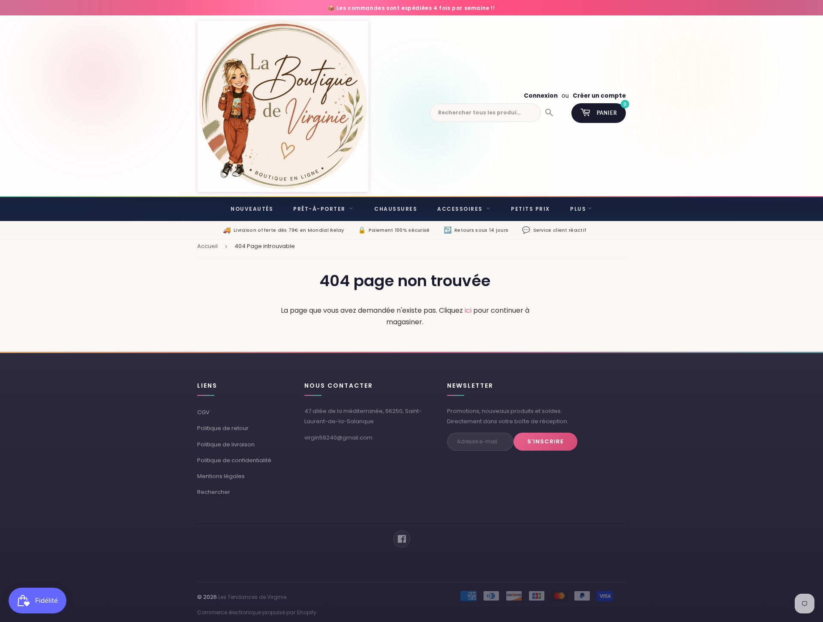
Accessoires (460, 208)
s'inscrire (545, 441)
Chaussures (395, 208)
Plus (578, 208)
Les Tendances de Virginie (252, 597)
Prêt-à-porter (320, 208)
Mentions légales (221, 476)
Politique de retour (223, 428)
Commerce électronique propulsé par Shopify (256, 612)
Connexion (541, 96)
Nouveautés (252, 208)
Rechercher (213, 492)
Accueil (207, 246)
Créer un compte (599, 96)
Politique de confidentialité (234, 460)
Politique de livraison (226, 444)
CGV (203, 412)
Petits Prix (530, 208)
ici (468, 310)
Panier (611, 109)
